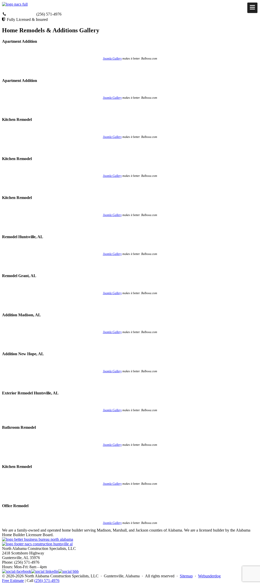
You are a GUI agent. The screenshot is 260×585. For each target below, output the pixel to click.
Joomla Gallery (112, 58)
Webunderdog (209, 576)
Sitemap (186, 576)
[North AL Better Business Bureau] (68, 571)
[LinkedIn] (44, 571)
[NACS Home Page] (37, 544)
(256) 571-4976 (46, 580)
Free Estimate (13, 580)
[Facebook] (16, 571)
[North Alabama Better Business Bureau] (37, 539)
